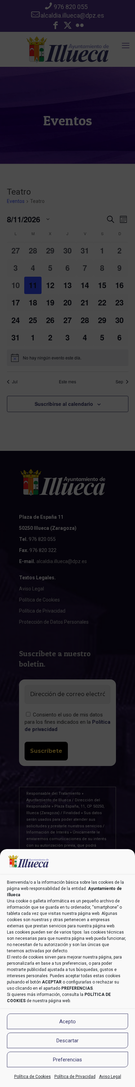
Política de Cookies (32, 1076)
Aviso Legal (110, 1076)
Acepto (67, 1021)
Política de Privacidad (75, 1076)
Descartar (67, 1040)
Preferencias (67, 1060)
